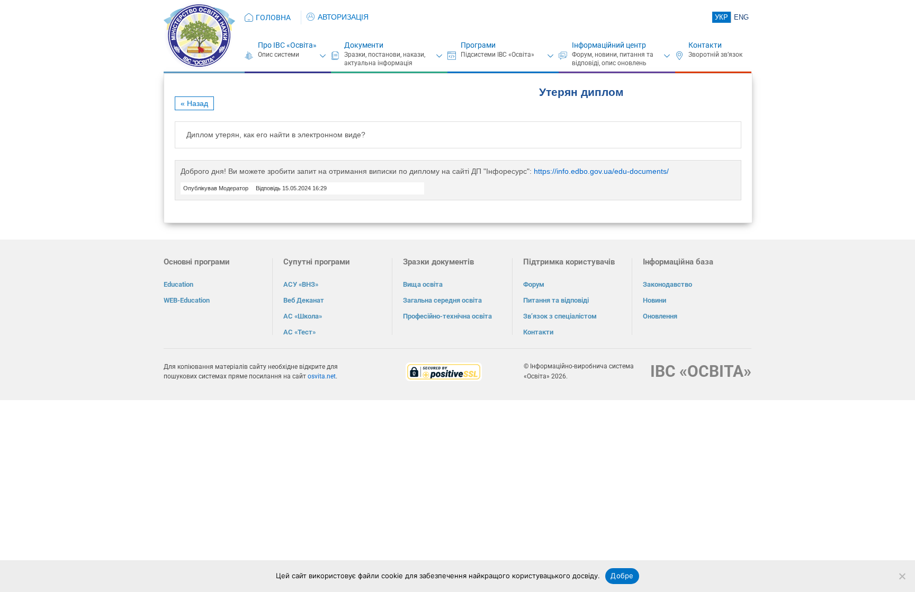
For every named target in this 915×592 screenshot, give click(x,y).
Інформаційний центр (609, 45)
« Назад (194, 103)
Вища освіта (423, 284)
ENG (741, 17)
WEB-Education (187, 300)
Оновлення (660, 316)
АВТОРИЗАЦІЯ (343, 17)
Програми (478, 45)
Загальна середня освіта (442, 300)
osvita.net (322, 376)
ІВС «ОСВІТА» (700, 371)
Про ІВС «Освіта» (287, 45)
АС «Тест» (299, 332)
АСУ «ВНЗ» (300, 284)
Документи (363, 45)
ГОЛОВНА (273, 17)
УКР (721, 17)
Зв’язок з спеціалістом (560, 316)
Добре (622, 575)
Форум (533, 284)
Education (178, 284)
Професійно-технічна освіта (447, 316)
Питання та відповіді (556, 300)
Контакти (705, 45)
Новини (654, 300)
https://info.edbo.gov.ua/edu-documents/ (601, 171)
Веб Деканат (303, 300)
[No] (901, 576)
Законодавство (667, 284)
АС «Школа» (302, 316)
